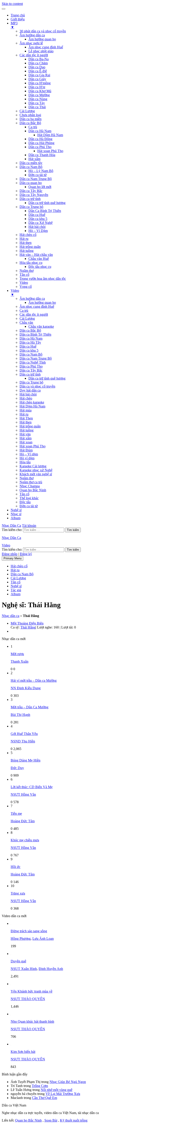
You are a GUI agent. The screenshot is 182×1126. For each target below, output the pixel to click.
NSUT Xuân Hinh (24, 969)
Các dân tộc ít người (34, 55)
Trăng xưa (18, 893)
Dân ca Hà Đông (40, 139)
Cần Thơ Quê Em (44, 1098)
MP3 (14, 25)
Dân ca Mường (39, 95)
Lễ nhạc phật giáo (40, 51)
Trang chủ (18, 15)
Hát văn (25, 434)
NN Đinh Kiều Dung (26, 688)
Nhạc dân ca (10, 616)
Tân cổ (24, 274)
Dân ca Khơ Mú (39, 91)
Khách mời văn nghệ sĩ (36, 474)
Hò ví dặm (27, 458)
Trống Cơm (40, 1086)
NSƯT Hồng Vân (23, 794)
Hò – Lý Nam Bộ (40, 171)
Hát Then (26, 418)
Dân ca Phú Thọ (39, 147)
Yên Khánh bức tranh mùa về (31, 991)
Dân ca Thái (37, 107)
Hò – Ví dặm (29, 454)
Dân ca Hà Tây (30, 342)
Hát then (26, 243)
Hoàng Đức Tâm (23, 821)
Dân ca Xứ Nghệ (40, 223)
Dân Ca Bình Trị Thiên (44, 211)
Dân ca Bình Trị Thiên (35, 334)
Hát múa (26, 410)
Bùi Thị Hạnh (20, 715)
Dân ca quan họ (31, 183)
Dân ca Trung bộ (31, 207)
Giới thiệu (18, 19)
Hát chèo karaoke (32, 402)
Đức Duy (17, 768)
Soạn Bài (50, 1120)
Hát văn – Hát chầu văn (36, 255)
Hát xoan (26, 442)
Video (24, 282)
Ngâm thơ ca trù (31, 482)
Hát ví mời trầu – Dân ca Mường (34, 680)
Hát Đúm (26, 450)
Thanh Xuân (19, 661)
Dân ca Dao (36, 67)
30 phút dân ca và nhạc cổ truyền (43, 31)
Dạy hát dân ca (30, 390)
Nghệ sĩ (16, 510)
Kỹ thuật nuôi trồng (73, 1120)
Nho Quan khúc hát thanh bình (32, 1021)
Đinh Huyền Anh (51, 969)
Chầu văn (26, 322)
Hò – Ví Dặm (38, 231)
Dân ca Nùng (37, 99)
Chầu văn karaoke (41, 326)
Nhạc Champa (30, 486)
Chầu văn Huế (38, 258)
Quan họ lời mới (39, 187)
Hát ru (24, 239)
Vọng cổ (26, 286)
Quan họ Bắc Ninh (33, 490)
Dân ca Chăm (38, 63)
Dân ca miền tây (31, 163)
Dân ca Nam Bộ (31, 167)
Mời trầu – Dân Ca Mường (29, 707)
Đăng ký (26, 554)
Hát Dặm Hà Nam (32, 406)
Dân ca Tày (36, 103)
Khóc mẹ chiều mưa (25, 840)
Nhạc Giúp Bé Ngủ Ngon (67, 1082)
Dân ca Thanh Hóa (41, 155)
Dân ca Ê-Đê (37, 71)
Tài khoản (29, 525)
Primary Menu (13, 558)
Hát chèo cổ (28, 235)
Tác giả (16, 590)
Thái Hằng (28, 627)
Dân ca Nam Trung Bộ (36, 179)
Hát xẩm (34, 159)
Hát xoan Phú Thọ (50, 151)
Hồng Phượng (21, 938)
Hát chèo (26, 398)
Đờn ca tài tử (37, 175)
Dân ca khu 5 (37, 219)
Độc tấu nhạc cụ (39, 266)
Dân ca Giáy (37, 79)
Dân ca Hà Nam (39, 131)
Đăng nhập (9, 554)
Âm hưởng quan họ (42, 39)
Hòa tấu (25, 462)
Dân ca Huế (36, 215)
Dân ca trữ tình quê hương (46, 203)
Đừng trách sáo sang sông (29, 931)
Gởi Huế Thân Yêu (24, 734)
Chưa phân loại (30, 115)
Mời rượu (17, 654)
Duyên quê (18, 961)
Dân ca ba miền (31, 119)
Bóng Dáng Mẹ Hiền (25, 760)
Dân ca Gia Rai (39, 75)
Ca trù (32, 127)
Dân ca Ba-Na (38, 59)
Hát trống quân (30, 247)
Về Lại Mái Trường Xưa (63, 1094)
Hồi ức (15, 867)
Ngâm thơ (27, 270)
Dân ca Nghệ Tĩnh (33, 362)
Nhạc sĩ (16, 514)
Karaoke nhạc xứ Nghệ (36, 470)
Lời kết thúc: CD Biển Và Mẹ (32, 787)
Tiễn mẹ (16, 813)
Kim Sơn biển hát (23, 1052)
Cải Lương (27, 111)
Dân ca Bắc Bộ (30, 123)
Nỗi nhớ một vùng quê (56, 1090)
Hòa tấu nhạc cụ (31, 262)
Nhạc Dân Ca (11, 525)
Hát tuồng (27, 251)
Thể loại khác (29, 498)
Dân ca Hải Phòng (41, 143)
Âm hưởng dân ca (32, 35)
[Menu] (3, 9)
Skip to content (12, 4)
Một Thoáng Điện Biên (27, 623)
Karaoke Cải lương (33, 466)
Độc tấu (25, 502)
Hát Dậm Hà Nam (50, 135)
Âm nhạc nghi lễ (31, 43)
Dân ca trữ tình (30, 199)
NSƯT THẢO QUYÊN (28, 999)
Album (15, 518)
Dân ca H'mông (39, 83)
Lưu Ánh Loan (43, 938)
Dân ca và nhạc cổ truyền (37, 386)
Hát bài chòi (37, 227)
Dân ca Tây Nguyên (34, 195)
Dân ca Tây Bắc (31, 191)
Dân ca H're (36, 87)
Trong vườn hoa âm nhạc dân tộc (43, 278)
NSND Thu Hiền (23, 741)
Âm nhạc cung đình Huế (45, 47)
